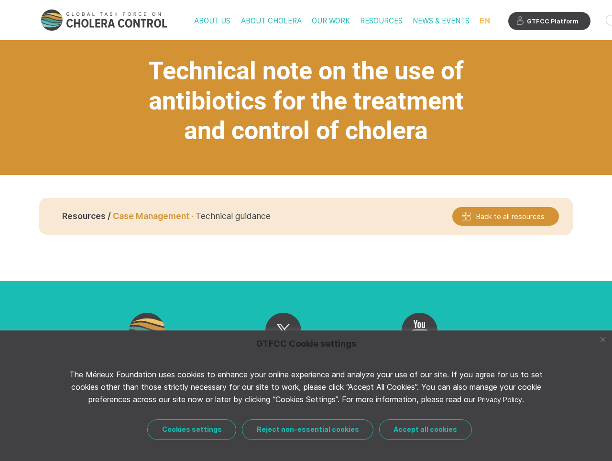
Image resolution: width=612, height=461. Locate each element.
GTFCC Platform (553, 21)
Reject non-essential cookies (308, 429)
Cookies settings (192, 429)
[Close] (603, 339)
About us (212, 20)
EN (485, 20)
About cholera (271, 20)
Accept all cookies (425, 429)
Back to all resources (510, 216)
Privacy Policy (500, 399)
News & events (441, 20)
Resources (381, 20)
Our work (331, 20)
